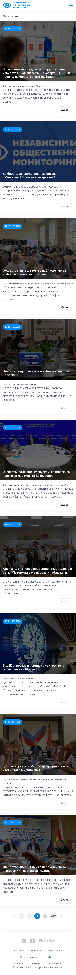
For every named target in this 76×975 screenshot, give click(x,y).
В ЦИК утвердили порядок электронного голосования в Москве (33, 667)
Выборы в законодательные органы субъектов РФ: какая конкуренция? (30, 175)
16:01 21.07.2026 (12, 129)
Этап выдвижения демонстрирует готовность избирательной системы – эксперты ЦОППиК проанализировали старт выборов (38, 72)
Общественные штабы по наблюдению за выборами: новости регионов (34, 272)
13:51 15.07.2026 (12, 621)
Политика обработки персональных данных (37, 967)
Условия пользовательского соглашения (37, 963)
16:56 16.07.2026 (12, 524)
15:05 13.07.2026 (12, 722)
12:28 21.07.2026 (12, 226)
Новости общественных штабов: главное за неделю (36, 373)
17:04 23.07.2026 (12, 28)
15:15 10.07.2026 (12, 822)
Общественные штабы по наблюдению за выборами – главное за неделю (34, 868)
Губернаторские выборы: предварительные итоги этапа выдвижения (36, 768)
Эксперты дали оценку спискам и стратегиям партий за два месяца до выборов (36, 473)
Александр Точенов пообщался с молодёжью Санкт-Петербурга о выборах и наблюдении (37, 570)
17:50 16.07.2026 (12, 427)
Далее (64, 109)
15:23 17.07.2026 (12, 327)
